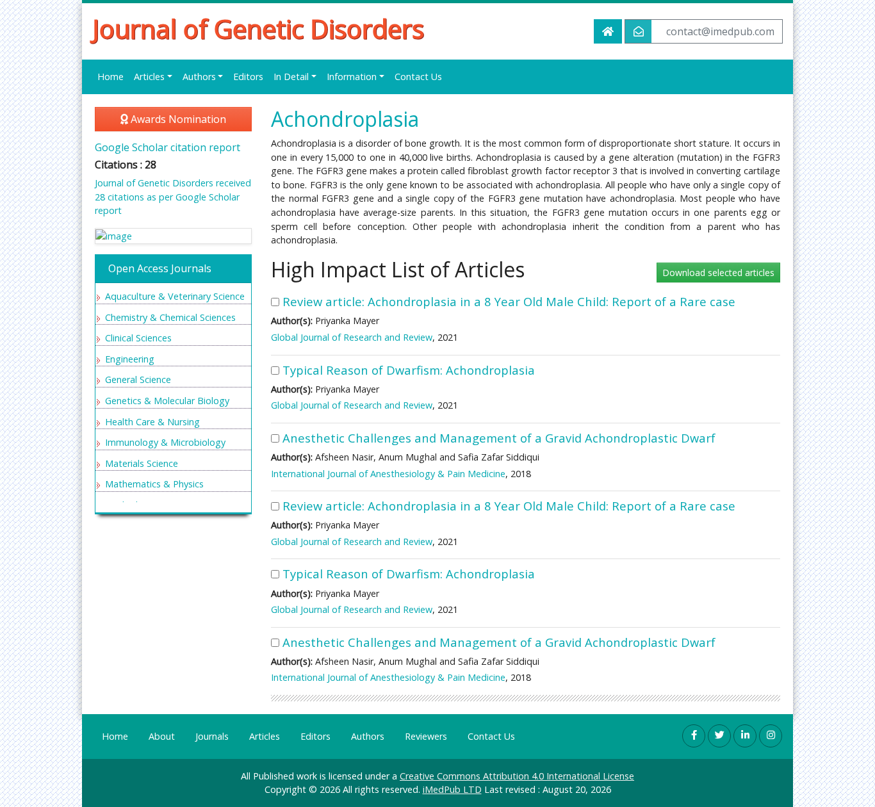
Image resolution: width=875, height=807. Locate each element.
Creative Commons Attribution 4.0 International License (517, 776)
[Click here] (173, 236)
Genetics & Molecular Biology (167, 401)
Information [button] (352, 76)
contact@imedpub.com (720, 31)
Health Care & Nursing (152, 422)
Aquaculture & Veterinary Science (175, 296)
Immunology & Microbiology (165, 442)
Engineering (129, 359)
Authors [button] (199, 76)
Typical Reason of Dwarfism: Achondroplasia (408, 370)
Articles (264, 736)
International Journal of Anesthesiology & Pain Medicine (388, 474)
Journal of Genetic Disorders (258, 28)
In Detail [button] (291, 76)
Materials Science (141, 463)
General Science (138, 379)
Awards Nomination (177, 119)
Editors (248, 76)
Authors (367, 736)
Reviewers (426, 736)
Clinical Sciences (138, 338)
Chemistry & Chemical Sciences (170, 317)
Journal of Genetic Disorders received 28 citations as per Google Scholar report (173, 196)
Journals (212, 736)
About (162, 736)
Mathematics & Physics (154, 484)
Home (110, 76)
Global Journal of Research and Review (351, 337)
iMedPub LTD (452, 789)
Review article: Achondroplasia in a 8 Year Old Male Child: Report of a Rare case (508, 301)
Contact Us (418, 76)
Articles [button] (149, 76)
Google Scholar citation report (167, 147)
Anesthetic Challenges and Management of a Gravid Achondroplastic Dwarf (499, 438)
